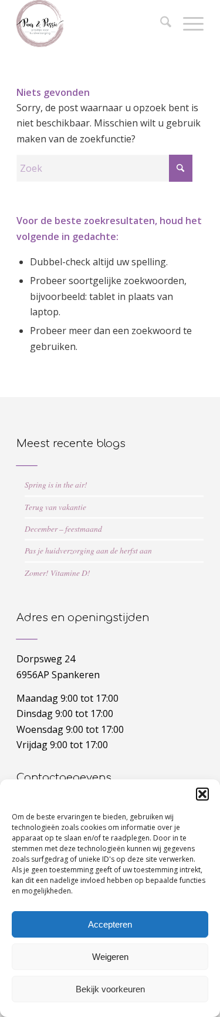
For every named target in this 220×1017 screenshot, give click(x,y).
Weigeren (110, 957)
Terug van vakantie (55, 506)
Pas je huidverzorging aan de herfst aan (88, 550)
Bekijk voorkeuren (110, 989)
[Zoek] (159, 23)
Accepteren (110, 924)
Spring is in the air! (56, 484)
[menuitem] (159, 23)
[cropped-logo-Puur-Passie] (91, 23)
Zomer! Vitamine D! (57, 572)
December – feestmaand (63, 528)
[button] (202, 794)
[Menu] (187, 23)
